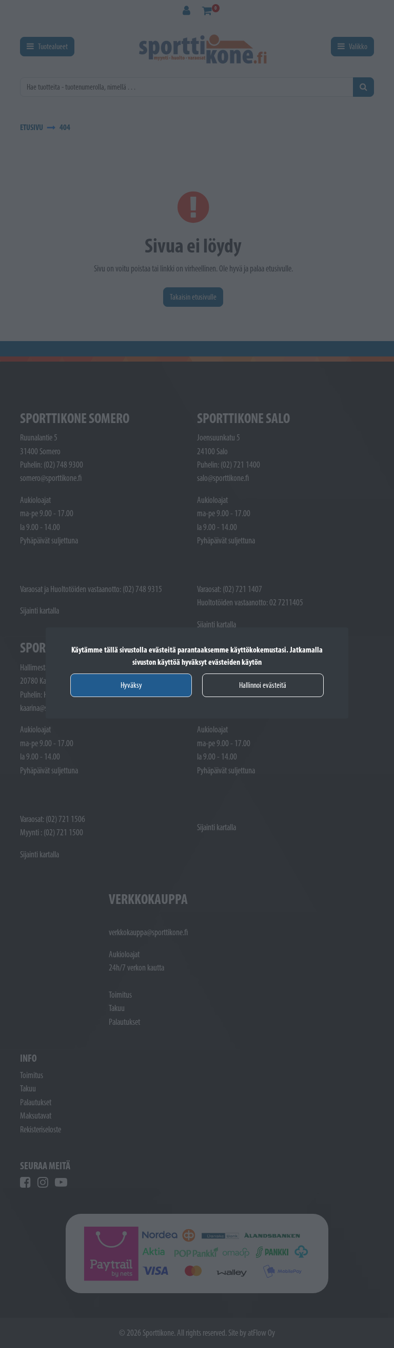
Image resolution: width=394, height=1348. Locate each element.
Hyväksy (131, 685)
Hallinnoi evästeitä (262, 685)
